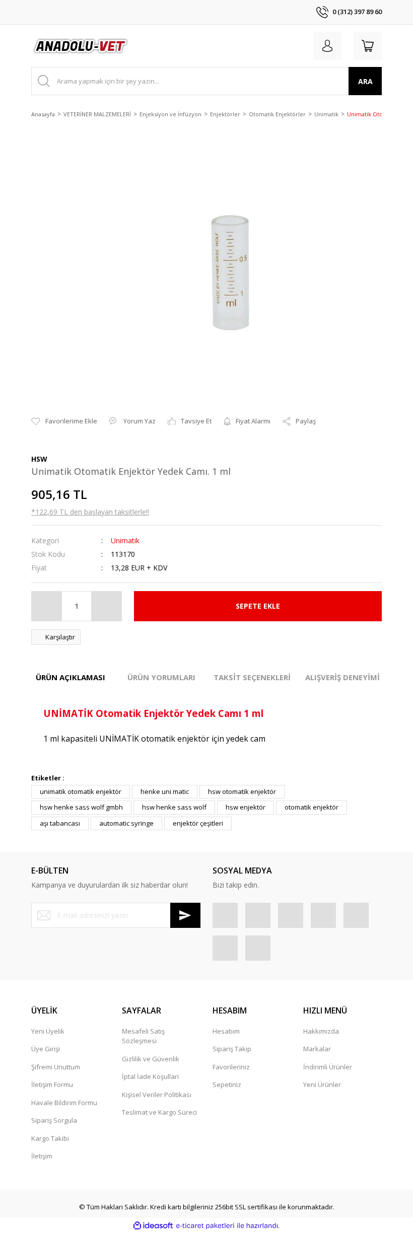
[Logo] (81, 46)
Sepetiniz (227, 1084)
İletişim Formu (52, 1084)
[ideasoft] (153, 1226)
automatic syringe (126, 823)
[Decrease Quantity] (47, 606)
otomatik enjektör (311, 807)
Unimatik (125, 540)
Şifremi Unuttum (55, 1066)
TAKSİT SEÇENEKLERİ (252, 677)
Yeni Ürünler (322, 1084)
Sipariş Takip (232, 1048)
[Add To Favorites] (64, 421)
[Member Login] (327, 46)
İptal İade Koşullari (150, 1076)
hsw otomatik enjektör (242, 791)
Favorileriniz (231, 1066)
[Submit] (185, 915)
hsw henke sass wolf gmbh (81, 807)
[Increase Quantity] (106, 606)
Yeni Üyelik (47, 1031)
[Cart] (368, 46)
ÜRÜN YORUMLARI (161, 677)
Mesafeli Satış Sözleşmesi (143, 1036)
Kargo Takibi (50, 1138)
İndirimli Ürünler (327, 1066)
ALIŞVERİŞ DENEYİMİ (342, 677)
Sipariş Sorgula (54, 1120)
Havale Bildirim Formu (64, 1102)
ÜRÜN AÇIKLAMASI (70, 677)
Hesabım (226, 1031)
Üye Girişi (45, 1048)
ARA (365, 81)
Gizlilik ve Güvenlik (150, 1058)
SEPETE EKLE (258, 606)
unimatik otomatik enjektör (80, 791)
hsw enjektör (245, 807)
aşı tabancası (60, 823)
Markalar (317, 1048)
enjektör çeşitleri (198, 823)
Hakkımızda (321, 1031)
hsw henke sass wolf (174, 807)
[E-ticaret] (205, 1226)
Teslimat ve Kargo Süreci (159, 1112)
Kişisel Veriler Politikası (156, 1094)
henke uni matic (165, 791)
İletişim (41, 1156)
